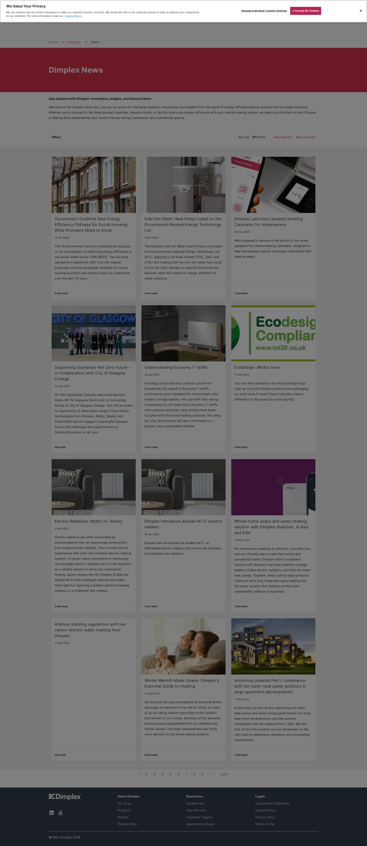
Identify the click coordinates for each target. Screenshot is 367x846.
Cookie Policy (73, 15)
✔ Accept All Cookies (305, 10)
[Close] (361, 10)
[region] (183, 11)
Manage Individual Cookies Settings (264, 10)
